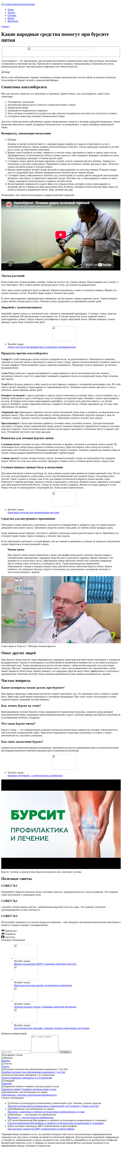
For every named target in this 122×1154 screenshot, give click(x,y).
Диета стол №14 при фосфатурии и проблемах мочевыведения (42, 347)
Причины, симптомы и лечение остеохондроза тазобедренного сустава (46, 1111)
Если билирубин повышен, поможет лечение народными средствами (51, 1028)
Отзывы (12, 15)
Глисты (5, 1066)
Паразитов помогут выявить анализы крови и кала (28, 1089)
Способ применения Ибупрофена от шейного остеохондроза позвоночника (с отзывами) (56, 1123)
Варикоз (5, 1060)
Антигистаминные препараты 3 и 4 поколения (26, 1077)
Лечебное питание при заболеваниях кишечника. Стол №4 (33, 1072)
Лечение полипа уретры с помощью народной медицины (45, 1006)
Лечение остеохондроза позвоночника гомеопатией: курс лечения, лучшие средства (53, 1106)
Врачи (11, 18)
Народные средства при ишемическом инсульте (33, 512)
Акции (11, 12)
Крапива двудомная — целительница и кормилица (35, 775)
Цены (11, 9)
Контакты (13, 21)
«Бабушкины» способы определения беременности (29, 1095)
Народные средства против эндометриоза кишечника (43, 985)
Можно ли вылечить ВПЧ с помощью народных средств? (45, 964)
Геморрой (6, 1083)
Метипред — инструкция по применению (30, 1117)
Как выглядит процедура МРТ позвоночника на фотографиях (41, 1129)
